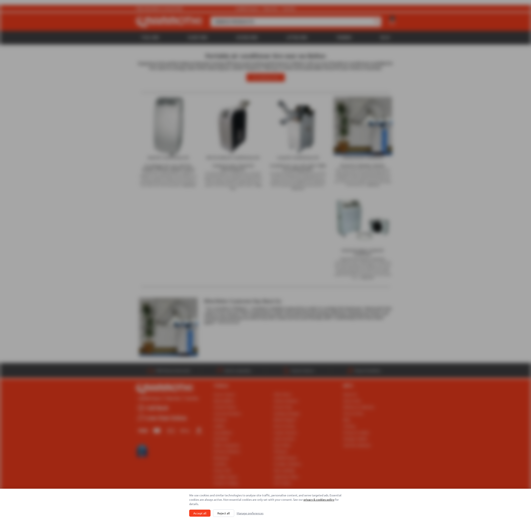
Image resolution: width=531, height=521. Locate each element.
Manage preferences (250, 513)
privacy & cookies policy (318, 499)
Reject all (223, 513)
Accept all (199, 513)
